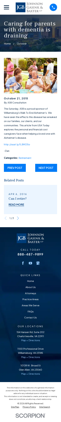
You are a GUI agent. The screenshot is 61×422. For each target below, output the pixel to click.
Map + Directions (30, 340)
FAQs (31, 311)
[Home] (29, 7)
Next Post (46, 167)
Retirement (25, 157)
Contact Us (30, 317)
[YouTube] (30, 263)
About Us (30, 287)
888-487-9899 (30, 254)
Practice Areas (30, 299)
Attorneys (30, 293)
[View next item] (18, 218)
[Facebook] (23, 263)
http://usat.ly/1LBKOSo (17, 144)
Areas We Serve (30, 305)
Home (30, 280)
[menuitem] (15, 407)
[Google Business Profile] (38, 263)
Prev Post (15, 167)
